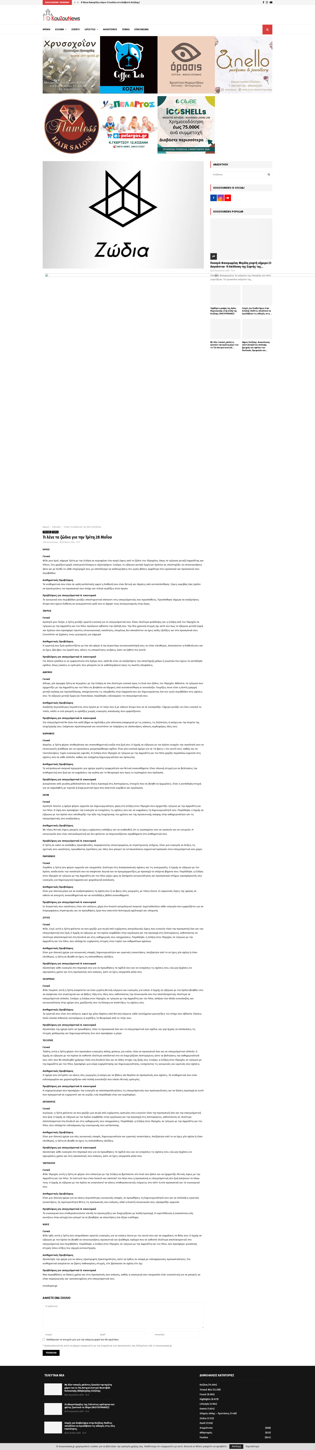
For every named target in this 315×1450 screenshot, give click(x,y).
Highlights (205, 1399)
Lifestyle (90, 29)
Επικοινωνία (141, 29)
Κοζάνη (59, 29)
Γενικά (125, 29)
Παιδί (202, 1423)
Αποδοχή (236, 1446)
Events (76, 29)
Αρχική (46, 29)
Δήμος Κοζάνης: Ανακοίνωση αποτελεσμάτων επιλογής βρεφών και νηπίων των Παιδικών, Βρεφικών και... (256, 346)
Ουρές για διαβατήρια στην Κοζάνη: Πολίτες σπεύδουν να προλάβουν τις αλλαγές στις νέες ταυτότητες (89, 1426)
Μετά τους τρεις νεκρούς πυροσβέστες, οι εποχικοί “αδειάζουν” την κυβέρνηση (120, 2)
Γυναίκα (204, 1437)
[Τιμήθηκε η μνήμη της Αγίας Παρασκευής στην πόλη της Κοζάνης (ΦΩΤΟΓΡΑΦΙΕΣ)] (225, 295)
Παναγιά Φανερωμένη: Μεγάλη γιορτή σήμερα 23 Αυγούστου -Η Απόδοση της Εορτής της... (240, 264)
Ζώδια (55, 532)
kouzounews (52, 542)
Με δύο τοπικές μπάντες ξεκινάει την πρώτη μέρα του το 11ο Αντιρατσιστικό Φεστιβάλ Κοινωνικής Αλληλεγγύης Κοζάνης (88, 1387)
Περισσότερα (252, 1446)
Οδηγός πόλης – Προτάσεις (214, 1413)
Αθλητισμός (110, 29)
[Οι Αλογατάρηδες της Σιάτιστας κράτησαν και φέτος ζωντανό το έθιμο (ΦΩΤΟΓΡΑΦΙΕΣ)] (53, 1409)
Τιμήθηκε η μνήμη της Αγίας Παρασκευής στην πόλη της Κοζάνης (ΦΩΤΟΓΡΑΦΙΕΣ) (223, 311)
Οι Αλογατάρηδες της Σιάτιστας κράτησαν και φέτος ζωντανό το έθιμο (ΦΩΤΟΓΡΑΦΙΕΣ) (89, 1406)
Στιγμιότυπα (206, 1428)
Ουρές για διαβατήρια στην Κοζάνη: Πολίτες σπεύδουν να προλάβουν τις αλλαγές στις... (257, 311)
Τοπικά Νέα (206, 1389)
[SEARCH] (268, 174)
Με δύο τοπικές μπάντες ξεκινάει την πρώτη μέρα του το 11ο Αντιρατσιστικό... (224, 345)
